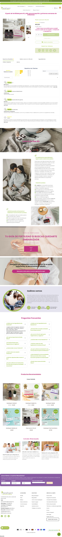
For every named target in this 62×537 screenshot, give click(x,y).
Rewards (2, 536)
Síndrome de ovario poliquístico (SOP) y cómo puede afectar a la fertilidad (50, 453)
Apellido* (14, 480)
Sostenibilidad (35, 504)
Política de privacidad (51, 504)
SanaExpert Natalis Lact (11, 428)
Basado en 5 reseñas (8, 71)
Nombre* (3, 480)
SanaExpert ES (32, 532)
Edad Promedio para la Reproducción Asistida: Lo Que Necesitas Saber (11, 454)
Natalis (21, 495)
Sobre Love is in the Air (26, 59)
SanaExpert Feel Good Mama (50, 428)
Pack (21, 497)
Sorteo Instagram (50, 512)
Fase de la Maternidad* (37, 480)
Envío (18, 62)
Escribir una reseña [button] (54, 73)
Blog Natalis (34, 497)
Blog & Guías (36, 10)
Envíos (48, 510)
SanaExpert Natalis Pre (31, 403)
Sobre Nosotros (27, 10)
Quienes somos (35, 506)
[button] (28, 37)
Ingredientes (42, 59)
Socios (48, 508)
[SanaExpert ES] (5, 8)
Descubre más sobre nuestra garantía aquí (31, 271)
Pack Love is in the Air (31, 428)
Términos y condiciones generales (54, 506)
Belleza (21, 499)
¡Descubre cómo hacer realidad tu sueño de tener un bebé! (31, 451)
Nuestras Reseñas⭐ (8, 59)
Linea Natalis (31, 379)
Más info (11, 447)
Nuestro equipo (35, 502)
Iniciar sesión (49, 495)
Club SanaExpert (21, 6)
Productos (31, 6)
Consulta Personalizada (51, 499)
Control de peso (23, 504)
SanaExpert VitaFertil (12, 403)
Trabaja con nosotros (36, 508)
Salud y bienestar (23, 502)
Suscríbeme (49, 482)
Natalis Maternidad (40, 6)
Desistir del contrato (52, 519)
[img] (9, 81)
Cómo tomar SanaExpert (37, 499)
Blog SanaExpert (35, 495)
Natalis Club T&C (50, 516)
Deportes (22, 506)
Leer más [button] (55, 87)
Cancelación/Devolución (52, 502)
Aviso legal (49, 514)
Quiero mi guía (31, 249)
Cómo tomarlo (7, 62)
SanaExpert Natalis (50, 403)
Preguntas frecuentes (51, 497)
